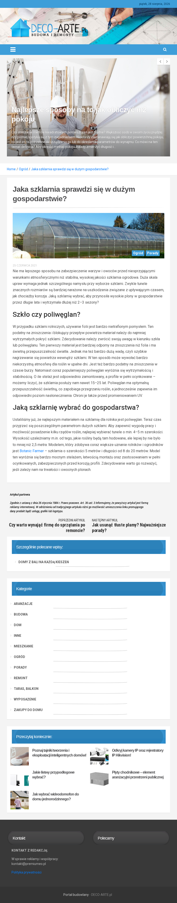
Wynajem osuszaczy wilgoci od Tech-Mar (80, 129)
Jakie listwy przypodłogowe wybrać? (53, 774)
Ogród (138, 253)
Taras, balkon (26, 689)
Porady (152, 253)
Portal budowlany (76, 895)
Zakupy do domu (28, 710)
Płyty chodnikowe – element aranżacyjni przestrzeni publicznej (137, 774)
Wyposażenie (25, 699)
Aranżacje (23, 604)
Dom (17, 625)
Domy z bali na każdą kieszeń (43, 562)
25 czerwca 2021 (25, 265)
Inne (17, 635)
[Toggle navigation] (13, 49)
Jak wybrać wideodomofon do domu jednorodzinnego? (55, 796)
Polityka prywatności (26, 872)
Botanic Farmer (32, 451)
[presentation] (160, 61)
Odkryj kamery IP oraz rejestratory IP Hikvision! (137, 752)
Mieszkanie (23, 646)
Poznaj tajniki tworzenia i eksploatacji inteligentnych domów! (59, 752)
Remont (21, 678)
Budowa (21, 614)
